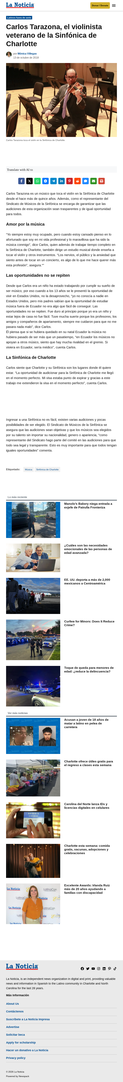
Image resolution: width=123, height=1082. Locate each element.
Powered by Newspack (17, 1076)
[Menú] (114, 5)
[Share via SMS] (85, 181)
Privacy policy (15, 1058)
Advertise (12, 1027)
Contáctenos (15, 1011)
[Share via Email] (93, 181)
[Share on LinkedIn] (61, 181)
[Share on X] (29, 181)
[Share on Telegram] (53, 181)
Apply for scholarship (21, 1042)
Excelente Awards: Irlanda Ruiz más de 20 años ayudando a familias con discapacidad (87, 889)
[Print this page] (101, 181)
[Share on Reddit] (77, 181)
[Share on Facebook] (21, 181)
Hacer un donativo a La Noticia (27, 1050)
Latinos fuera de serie (19, 17)
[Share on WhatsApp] (37, 181)
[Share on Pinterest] (69, 181)
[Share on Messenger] (45, 181)
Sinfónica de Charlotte (47, 469)
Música (28, 469)
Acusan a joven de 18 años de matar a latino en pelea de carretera (86, 723)
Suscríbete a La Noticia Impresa (28, 1019)
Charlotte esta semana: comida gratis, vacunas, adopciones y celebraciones (87, 849)
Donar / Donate (100, 5)
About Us (12, 1003)
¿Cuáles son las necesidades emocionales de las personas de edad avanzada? (88, 549)
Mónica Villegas (27, 53)
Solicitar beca (15, 1034)
